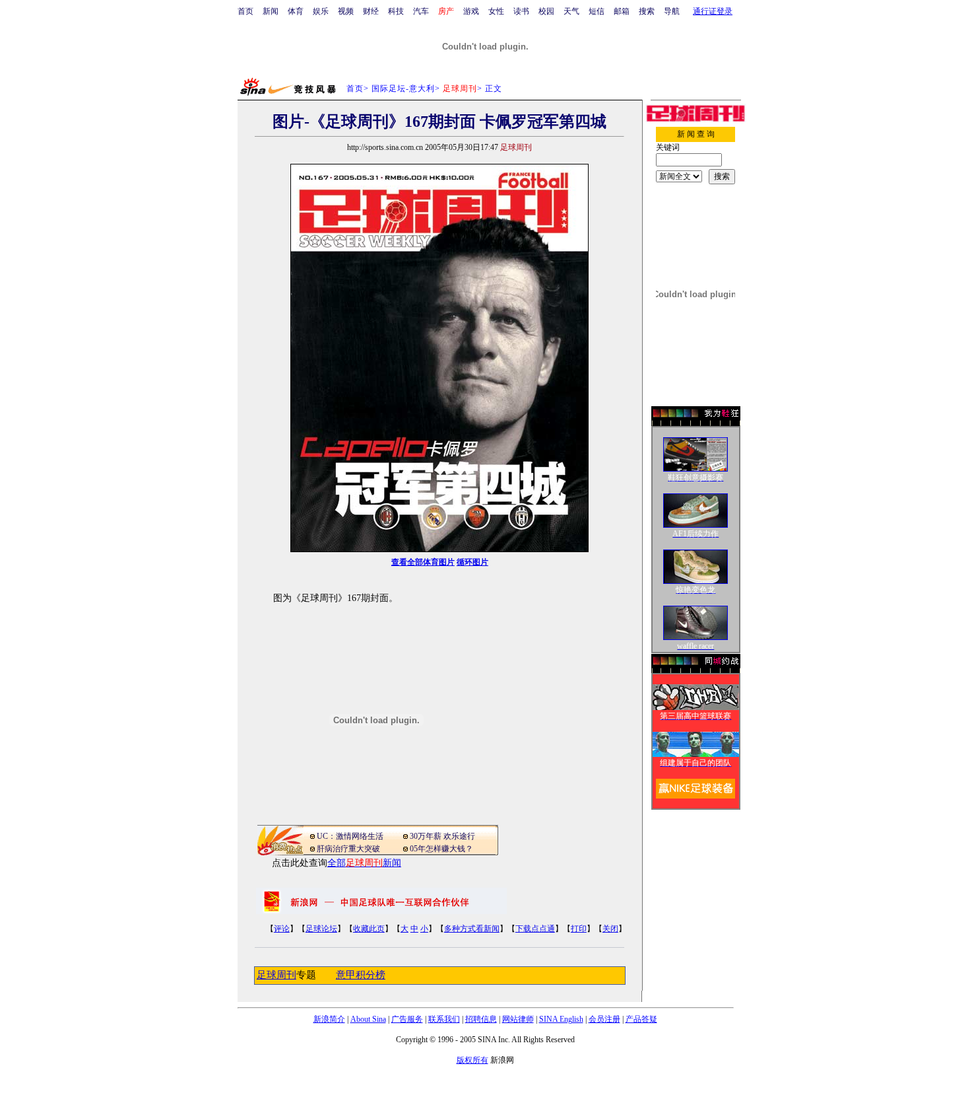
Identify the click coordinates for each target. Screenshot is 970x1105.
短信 (596, 11)
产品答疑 (641, 1019)
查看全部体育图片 (423, 562)
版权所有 (472, 1060)
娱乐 (321, 11)
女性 (496, 11)
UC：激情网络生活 (350, 836)
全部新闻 (364, 863)
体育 (296, 11)
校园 (546, 11)
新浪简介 (329, 1019)
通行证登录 (712, 11)
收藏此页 (369, 928)
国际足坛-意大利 (403, 88)
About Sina (368, 1019)
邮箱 (622, 11)
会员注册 (604, 1019)
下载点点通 (535, 928)
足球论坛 (321, 928)
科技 (396, 11)
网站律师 (518, 1019)
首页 (245, 11)
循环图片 (472, 562)
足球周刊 (276, 975)
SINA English (561, 1019)
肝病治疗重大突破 (348, 848)
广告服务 (407, 1019)
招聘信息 (481, 1019)
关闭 (610, 928)
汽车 (421, 11)
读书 (521, 11)
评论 (282, 928)
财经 (371, 11)
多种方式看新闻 (472, 928)
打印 (579, 928)
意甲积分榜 (360, 975)
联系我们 (444, 1019)
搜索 (647, 11)
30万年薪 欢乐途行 (442, 836)
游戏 (471, 11)
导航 (672, 11)
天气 (571, 11)
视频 (346, 11)
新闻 (270, 11)
